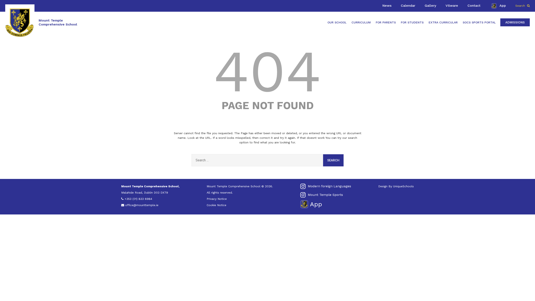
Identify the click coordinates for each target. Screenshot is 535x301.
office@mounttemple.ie (141, 205)
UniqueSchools (403, 186)
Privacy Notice (217, 198)
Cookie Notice (216, 205)
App (502, 6)
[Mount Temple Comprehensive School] (19, 22)
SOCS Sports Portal (479, 22)
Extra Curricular (443, 22)
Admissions (515, 22)
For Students (412, 22)
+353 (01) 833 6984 (138, 198)
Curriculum (361, 22)
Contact (473, 6)
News (386, 6)
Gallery (430, 6)
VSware (452, 6)
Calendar (408, 6)
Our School (336, 22)
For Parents (386, 22)
